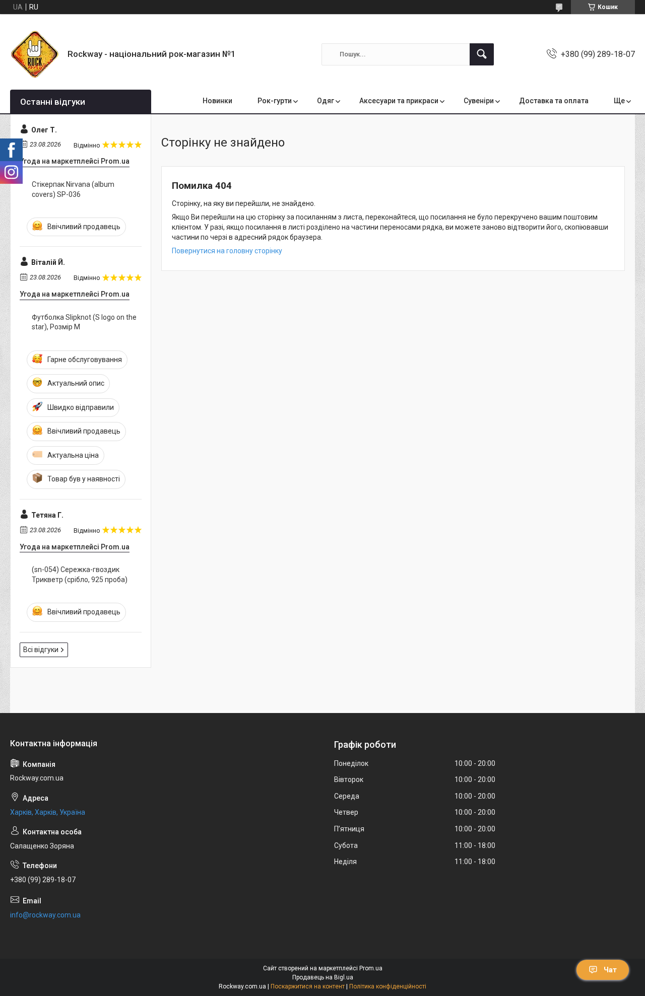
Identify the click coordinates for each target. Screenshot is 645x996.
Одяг (325, 101)
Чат (610, 970)
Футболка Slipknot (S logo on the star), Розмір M (84, 322)
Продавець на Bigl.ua (322, 977)
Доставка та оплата (554, 101)
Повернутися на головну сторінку (227, 251)
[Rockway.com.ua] (35, 54)
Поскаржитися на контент (308, 986)
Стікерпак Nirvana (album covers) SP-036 (73, 189)
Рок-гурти (274, 101)
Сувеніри (479, 101)
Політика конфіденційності (387, 986)
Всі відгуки (40, 650)
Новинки (217, 101)
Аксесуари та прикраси (398, 101)
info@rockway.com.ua (45, 915)
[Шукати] (482, 54)
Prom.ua (370, 968)
